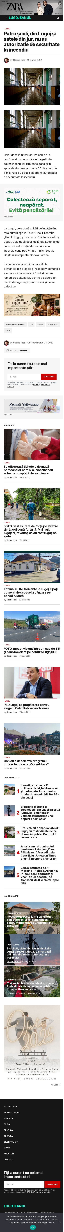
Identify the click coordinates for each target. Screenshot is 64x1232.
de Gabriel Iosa (14, 961)
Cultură (8, 1136)
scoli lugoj (53, 324)
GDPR (36, 384)
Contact (8, 1160)
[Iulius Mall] (32, 7)
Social (7, 1124)
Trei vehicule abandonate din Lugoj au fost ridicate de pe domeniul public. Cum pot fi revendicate (40, 833)
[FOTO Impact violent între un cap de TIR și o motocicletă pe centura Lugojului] (32, 626)
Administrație (14, 913)
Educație (8, 1118)
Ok (32, 1227)
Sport (7, 1148)
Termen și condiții (42, 1192)
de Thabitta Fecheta (16, 993)
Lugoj (7, 29)
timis (8, 330)
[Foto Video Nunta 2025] (32, 406)
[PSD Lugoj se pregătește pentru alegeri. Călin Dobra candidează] (32, 682)
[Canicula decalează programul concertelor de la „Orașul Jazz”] (32, 739)
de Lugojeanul (13, 929)
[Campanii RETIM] (32, 201)
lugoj (40, 324)
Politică (8, 1130)
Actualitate (13, 945)
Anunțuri (9, 1154)
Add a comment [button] (18, 350)
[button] (5, 18)
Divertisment (11, 1142)
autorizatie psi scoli (15, 324)
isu (31, 324)
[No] (60, 1222)
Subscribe (48, 376)
